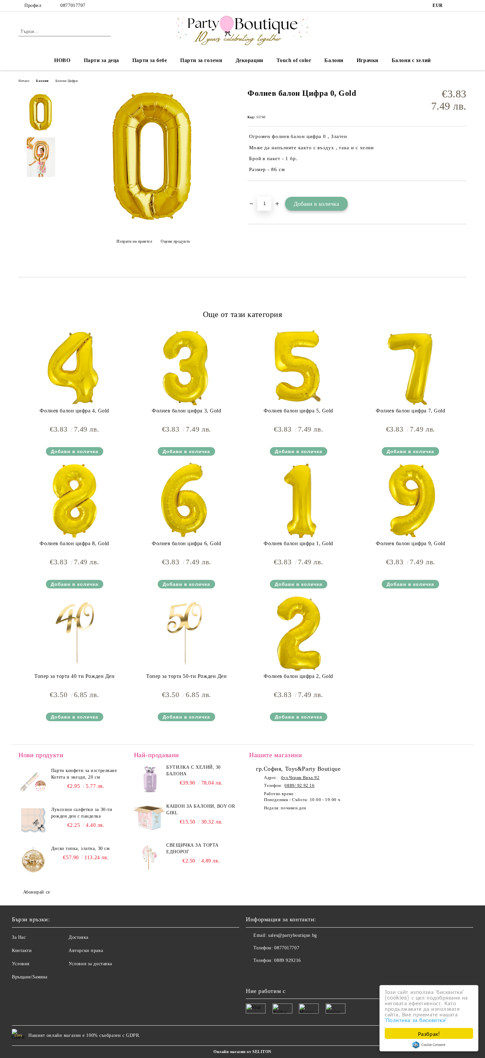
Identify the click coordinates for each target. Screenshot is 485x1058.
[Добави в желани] (260, 192)
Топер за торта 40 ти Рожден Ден (74, 676)
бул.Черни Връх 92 (300, 777)
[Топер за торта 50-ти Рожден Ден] (186, 633)
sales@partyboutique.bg (292, 935)
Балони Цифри (66, 81)
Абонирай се (36, 892)
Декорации (249, 60)
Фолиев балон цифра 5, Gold (298, 410)
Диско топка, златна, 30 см (80, 848)
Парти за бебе (149, 60)
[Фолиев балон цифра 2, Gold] (299, 633)
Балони (333, 60)
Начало (23, 81)
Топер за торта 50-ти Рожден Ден (186, 676)
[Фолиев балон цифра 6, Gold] (186, 500)
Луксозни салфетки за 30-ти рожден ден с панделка (82, 813)
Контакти (22, 950)
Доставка (78, 937)
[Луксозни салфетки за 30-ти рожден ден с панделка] (33, 821)
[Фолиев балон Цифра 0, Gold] (153, 225)
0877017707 (72, 5)
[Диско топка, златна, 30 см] (33, 860)
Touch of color (293, 60)
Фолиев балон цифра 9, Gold (410, 543)
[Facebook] (453, 5)
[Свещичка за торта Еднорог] (149, 857)
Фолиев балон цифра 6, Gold (186, 543)
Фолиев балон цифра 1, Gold (298, 543)
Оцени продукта (175, 241)
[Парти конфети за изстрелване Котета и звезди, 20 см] (33, 782)
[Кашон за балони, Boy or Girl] (149, 818)
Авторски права (86, 950)
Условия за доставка (90, 963)
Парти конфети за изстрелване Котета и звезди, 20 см (84, 774)
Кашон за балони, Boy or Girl (200, 809)
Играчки (367, 60)
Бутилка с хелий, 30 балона (193, 770)
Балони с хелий (411, 60)
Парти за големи (201, 60)
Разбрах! (429, 1033)
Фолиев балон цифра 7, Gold (410, 410)
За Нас (19, 937)
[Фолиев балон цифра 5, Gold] (299, 368)
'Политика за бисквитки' (416, 1019)
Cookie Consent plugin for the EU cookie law (428, 1044)
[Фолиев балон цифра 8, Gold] (75, 500)
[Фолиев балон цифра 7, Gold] (410, 368)
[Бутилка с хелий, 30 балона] (149, 779)
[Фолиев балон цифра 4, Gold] (75, 368)
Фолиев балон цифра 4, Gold (74, 410)
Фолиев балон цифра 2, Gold (298, 676)
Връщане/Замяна (30, 976)
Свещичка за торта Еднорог (192, 848)
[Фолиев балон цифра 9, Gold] (410, 500)
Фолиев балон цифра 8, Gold (74, 543)
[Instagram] (463, 5)
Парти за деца (101, 60)
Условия (20, 963)
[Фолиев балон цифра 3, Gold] (186, 368)
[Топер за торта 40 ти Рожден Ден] (75, 633)
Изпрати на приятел (134, 241)
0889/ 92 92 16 (299, 785)
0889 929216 (287, 960)
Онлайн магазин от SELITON (242, 1051)
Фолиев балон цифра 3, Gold (186, 410)
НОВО (62, 60)
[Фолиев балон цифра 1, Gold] (299, 500)
